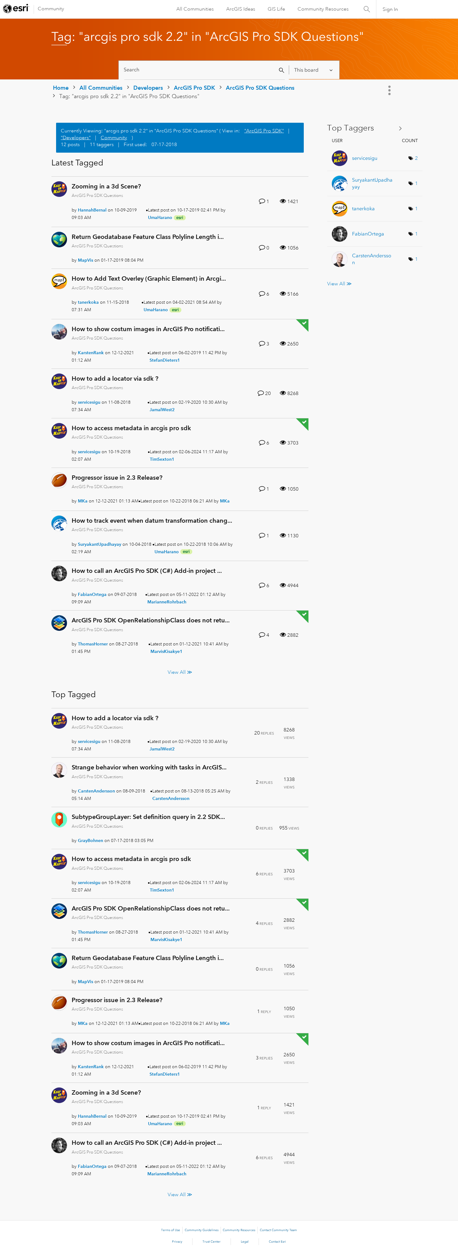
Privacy (177, 1242)
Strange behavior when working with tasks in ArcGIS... (149, 767)
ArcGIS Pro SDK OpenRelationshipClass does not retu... (151, 620)
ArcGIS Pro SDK (194, 87)
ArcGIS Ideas (240, 9)
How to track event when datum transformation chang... (152, 520)
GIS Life (276, 9)
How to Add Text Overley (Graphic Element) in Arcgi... (149, 278)
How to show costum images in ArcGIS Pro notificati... (148, 329)
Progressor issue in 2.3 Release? (117, 477)
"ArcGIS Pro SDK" (264, 131)
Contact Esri (277, 1242)
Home (61, 87)
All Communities (195, 9)
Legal (245, 1242)
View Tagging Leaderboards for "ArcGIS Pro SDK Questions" (367, 128)
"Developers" (76, 138)
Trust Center (212, 1242)
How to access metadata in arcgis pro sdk (131, 428)
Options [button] (390, 90)
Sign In (390, 9)
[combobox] (204, 70)
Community (51, 9)
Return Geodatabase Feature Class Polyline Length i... (148, 236)
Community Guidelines (201, 1230)
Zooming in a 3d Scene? (106, 186)
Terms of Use (170, 1230)
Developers (148, 87)
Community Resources (323, 9)
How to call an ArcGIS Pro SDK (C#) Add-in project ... (147, 570)
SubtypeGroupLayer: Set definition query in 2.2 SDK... (148, 817)
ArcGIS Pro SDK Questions (260, 87)
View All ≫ (180, 672)
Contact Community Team (278, 1230)
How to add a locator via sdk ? (115, 378)
